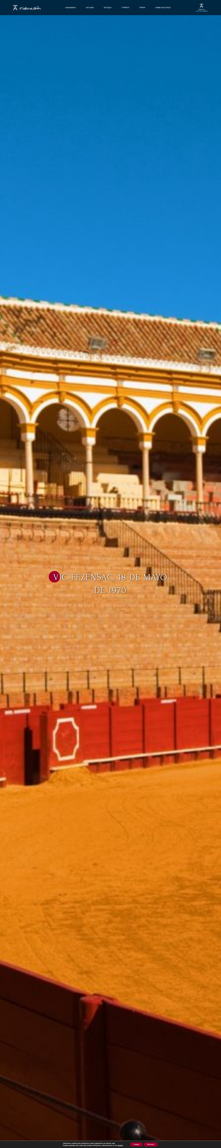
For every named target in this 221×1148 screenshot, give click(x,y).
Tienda (142, 7)
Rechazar (150, 1144)
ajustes (120, 1145)
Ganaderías (70, 7)
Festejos (108, 7)
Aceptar (136, 1144)
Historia (90, 7)
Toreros (125, 7)
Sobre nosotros (163, 7)
